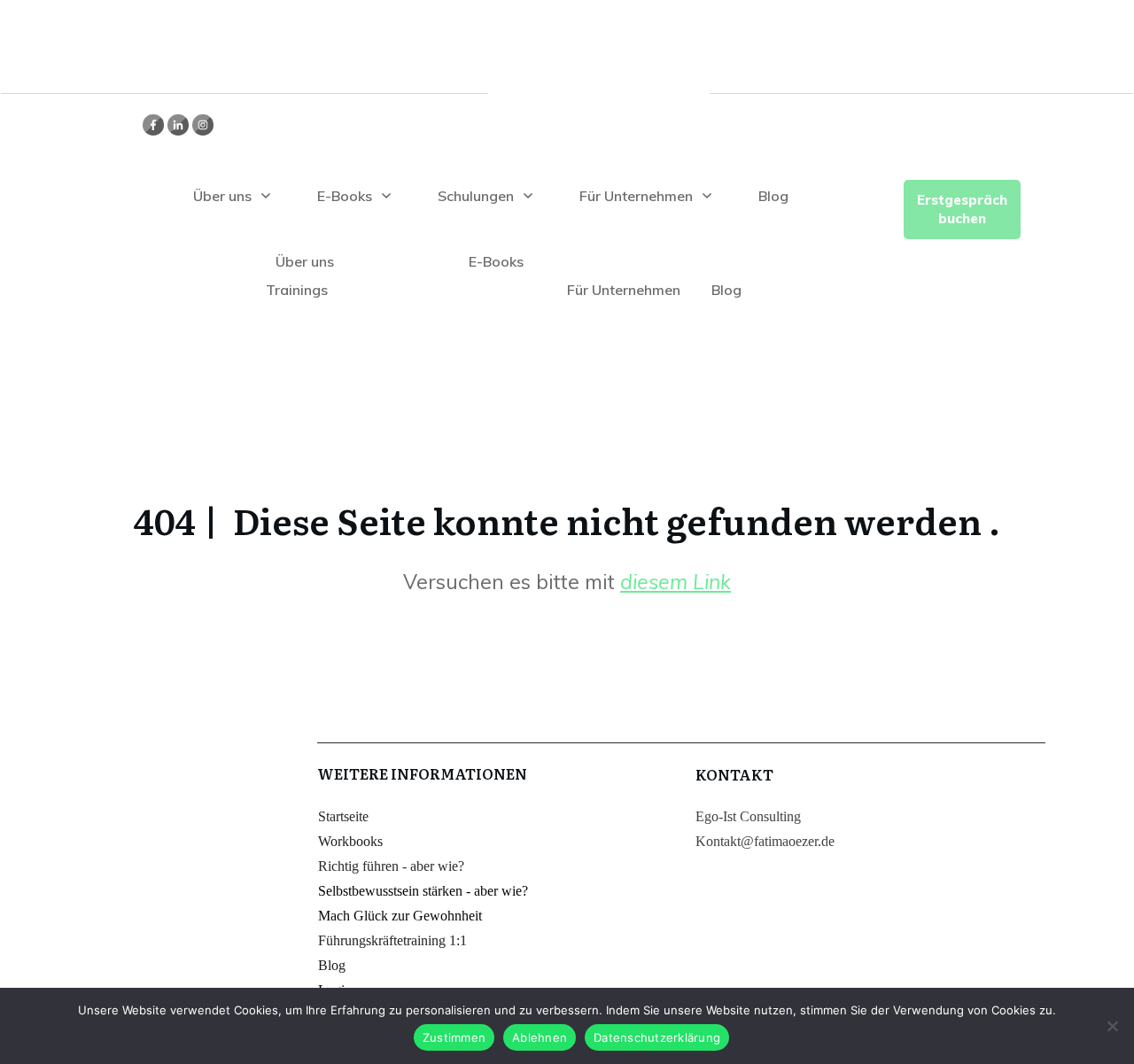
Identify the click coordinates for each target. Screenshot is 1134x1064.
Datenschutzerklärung (657, 1037)
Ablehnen (539, 1037)
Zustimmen (454, 1037)
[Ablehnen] (1112, 1026)
